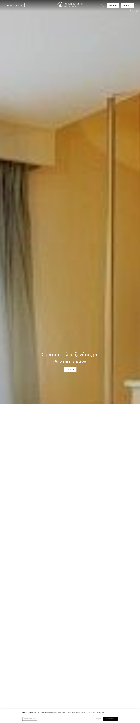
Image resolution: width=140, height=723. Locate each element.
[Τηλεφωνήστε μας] (102, 5)
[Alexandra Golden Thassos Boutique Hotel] (70, 5)
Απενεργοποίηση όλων (29, 719)
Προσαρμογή (97, 719)
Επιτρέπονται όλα (110, 719)
